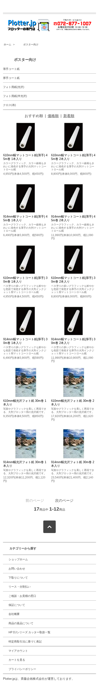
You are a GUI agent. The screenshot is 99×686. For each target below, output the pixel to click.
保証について (17, 605)
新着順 (68, 116)
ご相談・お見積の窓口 (22, 596)
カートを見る (17, 659)
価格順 (53, 116)
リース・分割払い (20, 586)
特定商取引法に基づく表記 (25, 641)
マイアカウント (18, 650)
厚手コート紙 (11, 78)
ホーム (7, 44)
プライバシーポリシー (22, 669)
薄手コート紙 (11, 69)
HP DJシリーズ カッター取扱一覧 (29, 632)
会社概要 (14, 614)
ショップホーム (18, 559)
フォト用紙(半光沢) (15, 96)
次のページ (64, 500)
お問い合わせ (17, 568)
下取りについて (18, 577)
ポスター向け (27, 44)
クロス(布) (9, 105)
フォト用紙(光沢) (13, 87)
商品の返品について (21, 623)
